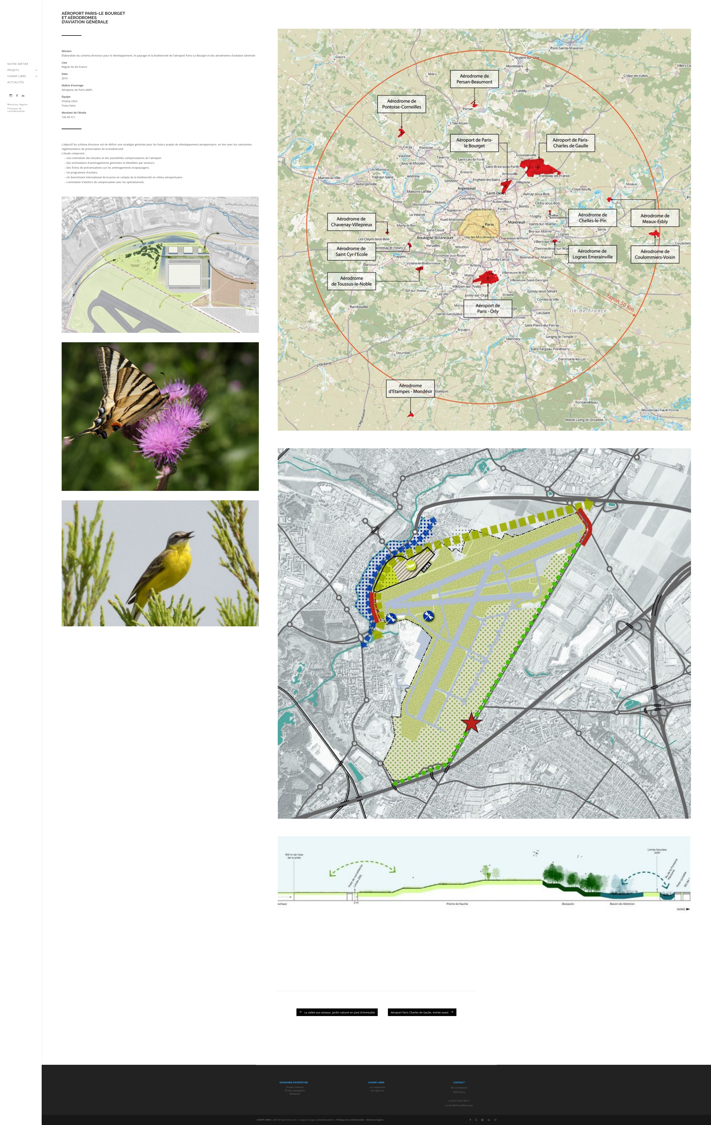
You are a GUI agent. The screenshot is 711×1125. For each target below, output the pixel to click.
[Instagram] (495, 1120)
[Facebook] (482, 1120)
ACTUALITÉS (15, 82)
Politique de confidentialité (16, 110)
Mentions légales (17, 105)
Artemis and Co (326, 1119)
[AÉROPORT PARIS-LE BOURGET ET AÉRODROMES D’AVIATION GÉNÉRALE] (160, 332)
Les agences (377, 1090)
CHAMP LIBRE (16, 76)
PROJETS (13, 70)
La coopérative (377, 1087)
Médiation (295, 1093)
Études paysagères (295, 1090)
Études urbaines (295, 1087)
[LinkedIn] (489, 1120)
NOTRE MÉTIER (17, 64)
